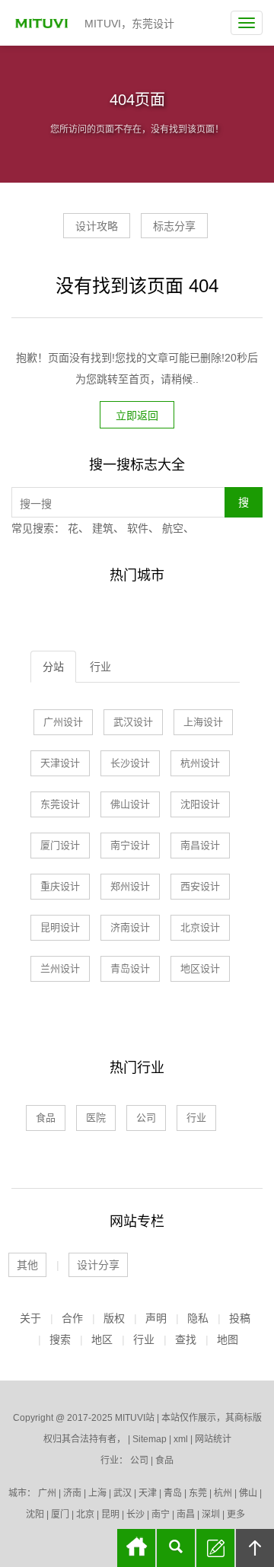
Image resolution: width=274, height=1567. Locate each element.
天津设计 (60, 763)
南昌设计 (200, 845)
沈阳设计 (200, 804)
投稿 (239, 1318)
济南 (72, 1493)
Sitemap (149, 1439)
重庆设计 (60, 886)
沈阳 (35, 1514)
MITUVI (43, 23)
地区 (102, 1339)
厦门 (60, 1514)
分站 (53, 667)
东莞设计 (60, 804)
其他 (27, 1265)
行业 (100, 667)
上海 (97, 1493)
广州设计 (63, 722)
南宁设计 (130, 845)
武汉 (122, 1493)
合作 (72, 1318)
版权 (114, 1318)
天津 (148, 1493)
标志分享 (174, 226)
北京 (85, 1514)
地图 (227, 1339)
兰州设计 (60, 968)
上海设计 (203, 722)
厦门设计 (60, 845)
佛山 (248, 1493)
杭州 (223, 1493)
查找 (185, 1339)
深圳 (211, 1514)
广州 (47, 1493)
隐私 (198, 1318)
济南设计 (130, 927)
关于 (30, 1318)
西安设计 (200, 886)
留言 (215, 1548)
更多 (236, 1514)
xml (181, 1439)
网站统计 (213, 1439)
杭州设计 (200, 763)
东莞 (198, 1493)
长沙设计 (130, 763)
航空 (172, 528)
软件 (137, 528)
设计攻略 (96, 226)
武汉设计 (133, 722)
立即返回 (137, 415)
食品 (46, 1117)
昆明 (110, 1514)
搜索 (60, 1339)
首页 (136, 1548)
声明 (156, 1318)
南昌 (186, 1514)
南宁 (160, 1514)
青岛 (173, 1493)
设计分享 (98, 1265)
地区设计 (200, 968)
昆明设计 (60, 927)
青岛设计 (130, 968)
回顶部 (255, 1548)
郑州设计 (130, 886)
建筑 (102, 528)
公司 (146, 1117)
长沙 (135, 1514)
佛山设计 (130, 804)
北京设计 (200, 927)
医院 (96, 1117)
